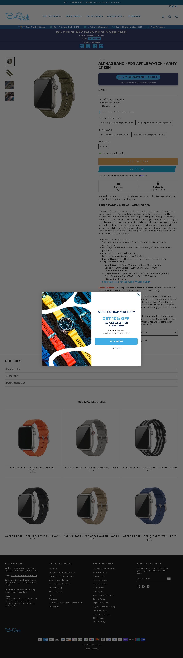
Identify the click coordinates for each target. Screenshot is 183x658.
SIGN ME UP (116, 341)
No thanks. (116, 347)
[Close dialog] (138, 294)
